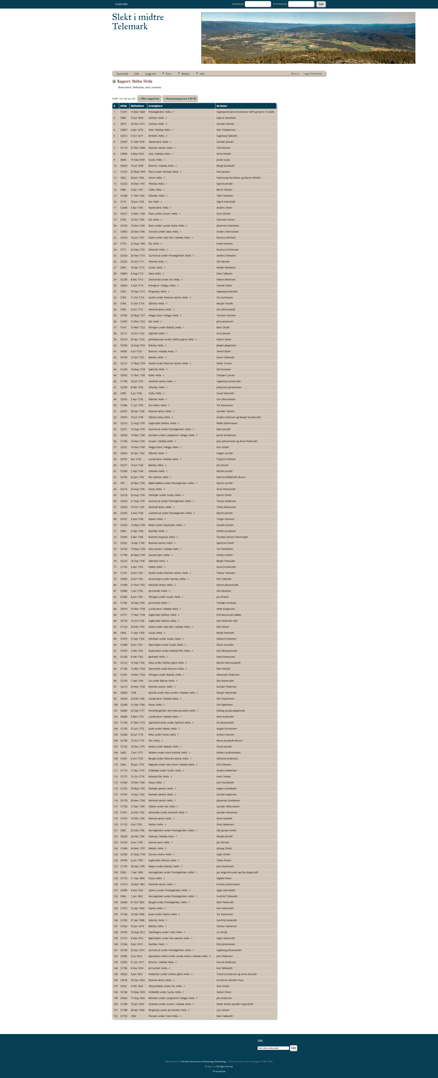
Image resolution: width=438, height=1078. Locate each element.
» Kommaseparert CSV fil (180, 98)
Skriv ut (295, 73)
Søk (136, 74)
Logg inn (150, 74)
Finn (168, 74)
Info (202, 74)
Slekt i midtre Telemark (138, 21)
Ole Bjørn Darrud (224, 1066)
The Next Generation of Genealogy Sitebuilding (203, 1061)
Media (185, 74)
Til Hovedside (219, 1071)
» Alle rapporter (149, 98)
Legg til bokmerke (313, 73)
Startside (121, 4)
